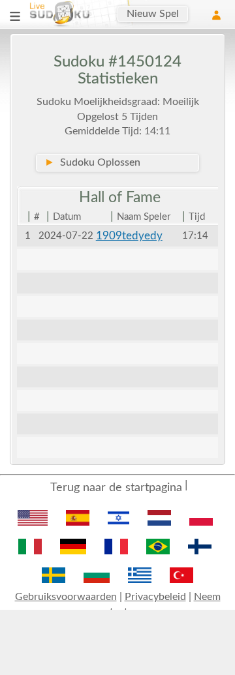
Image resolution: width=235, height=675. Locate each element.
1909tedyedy (129, 235)
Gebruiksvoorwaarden (66, 597)
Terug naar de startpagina (116, 488)
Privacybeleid (155, 597)
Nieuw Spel (153, 13)
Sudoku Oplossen (92, 162)
